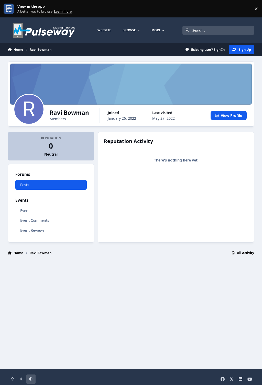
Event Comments (34, 220)
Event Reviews (32, 230)
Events (25, 210)
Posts (24, 184)
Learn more (10, 8)
